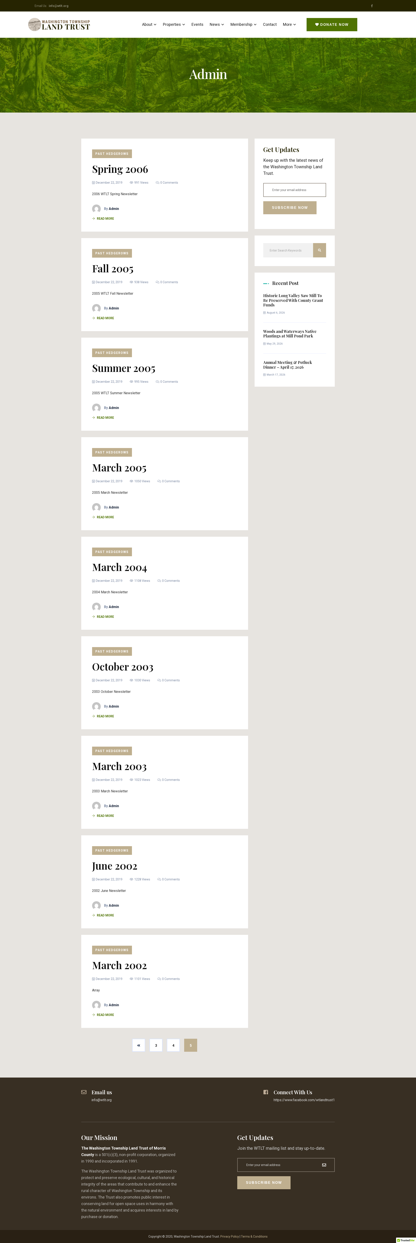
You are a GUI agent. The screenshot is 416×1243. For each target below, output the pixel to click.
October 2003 (122, 666)
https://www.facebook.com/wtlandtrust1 (304, 1100)
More (287, 24)
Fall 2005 (112, 268)
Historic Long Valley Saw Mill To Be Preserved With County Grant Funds (293, 300)
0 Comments (169, 182)
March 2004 (119, 567)
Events (197, 24)
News (215, 24)
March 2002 (119, 965)
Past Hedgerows (112, 153)
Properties (172, 24)
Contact (270, 24)
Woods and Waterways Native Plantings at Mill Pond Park (290, 334)
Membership (241, 24)
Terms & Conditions (254, 1236)
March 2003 (119, 766)
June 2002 (114, 865)
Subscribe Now (290, 207)
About (147, 24)
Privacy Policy (229, 1236)
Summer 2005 (123, 368)
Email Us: (51, 6)
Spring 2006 (120, 168)
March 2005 (119, 467)
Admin (114, 209)
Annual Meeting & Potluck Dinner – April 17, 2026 (287, 365)
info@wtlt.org (101, 1100)
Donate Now (334, 24)
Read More (105, 218)
